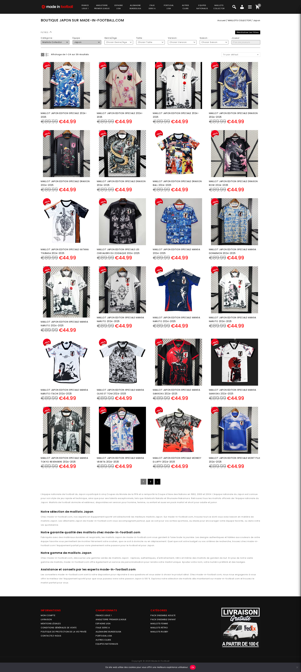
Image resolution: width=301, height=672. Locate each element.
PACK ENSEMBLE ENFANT (163, 619)
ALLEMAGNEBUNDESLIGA (135, 7)
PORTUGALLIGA (169, 7)
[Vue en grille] (43, 55)
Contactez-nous (51, 635)
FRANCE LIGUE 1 (103, 615)
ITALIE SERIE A (103, 627)
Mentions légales (51, 623)
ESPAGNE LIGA (103, 623)
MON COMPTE (48, 615)
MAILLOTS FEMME (159, 623)
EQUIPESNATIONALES (202, 7)
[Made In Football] (57, 6)
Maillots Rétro (159, 627)
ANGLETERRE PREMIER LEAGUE (102, 7)
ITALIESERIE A (152, 7)
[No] (297, 667)
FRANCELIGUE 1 (85, 7)
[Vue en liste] (47, 55)
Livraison (46, 619)
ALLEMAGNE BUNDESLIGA (108, 631)
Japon (159, 516)
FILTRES (45, 32)
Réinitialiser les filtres (248, 32)
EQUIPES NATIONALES (107, 643)
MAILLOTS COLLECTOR (239, 20)
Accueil (221, 20)
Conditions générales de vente (59, 627)
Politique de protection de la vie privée (64, 631)
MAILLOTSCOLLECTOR (218, 7)
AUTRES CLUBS (103, 639)
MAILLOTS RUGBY (159, 631)
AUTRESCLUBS (185, 7)
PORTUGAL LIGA (104, 635)
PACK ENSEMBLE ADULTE (163, 615)
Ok (192, 667)
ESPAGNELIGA (118, 7)
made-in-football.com (60, 516)
